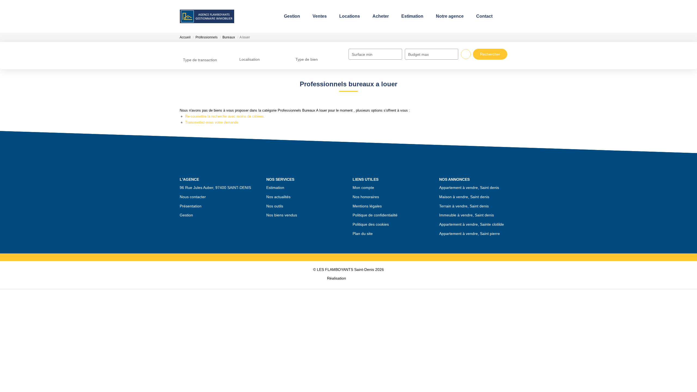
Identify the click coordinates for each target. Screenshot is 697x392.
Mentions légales (367, 206)
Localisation (249, 59)
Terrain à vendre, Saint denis (464, 206)
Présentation (190, 206)
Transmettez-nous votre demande (211, 122)
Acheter (378, 16)
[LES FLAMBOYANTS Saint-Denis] (207, 16)
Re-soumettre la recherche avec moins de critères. (225, 116)
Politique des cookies (371, 224)
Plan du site (363, 233)
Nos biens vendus (281, 215)
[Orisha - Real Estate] (358, 278)
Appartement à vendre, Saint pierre (469, 233)
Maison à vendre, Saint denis (464, 197)
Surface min (362, 54)
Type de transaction (200, 60)
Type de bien (306, 59)
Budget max (418, 54)
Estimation (410, 16)
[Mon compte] (513, 16)
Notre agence (447, 16)
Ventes (317, 16)
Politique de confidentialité (375, 215)
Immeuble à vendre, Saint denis (466, 215)
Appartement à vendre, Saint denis (469, 187)
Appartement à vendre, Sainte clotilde (471, 224)
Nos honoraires (366, 197)
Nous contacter (193, 197)
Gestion (290, 16)
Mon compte (363, 187)
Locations (347, 16)
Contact (482, 16)
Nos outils (274, 206)
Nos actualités (278, 197)
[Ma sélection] (504, 16)
